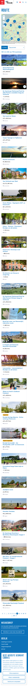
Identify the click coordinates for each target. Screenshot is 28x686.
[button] (11, 26)
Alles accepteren (14, 673)
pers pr (3, 649)
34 (14, 616)
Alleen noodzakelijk (14, 677)
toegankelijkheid (6, 646)
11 (25, 614)
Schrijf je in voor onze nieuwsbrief (12, 632)
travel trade (4, 644)
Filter (5, 47)
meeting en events (6, 642)
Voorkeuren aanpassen (14, 681)
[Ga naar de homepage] (9, 2)
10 (23, 614)
